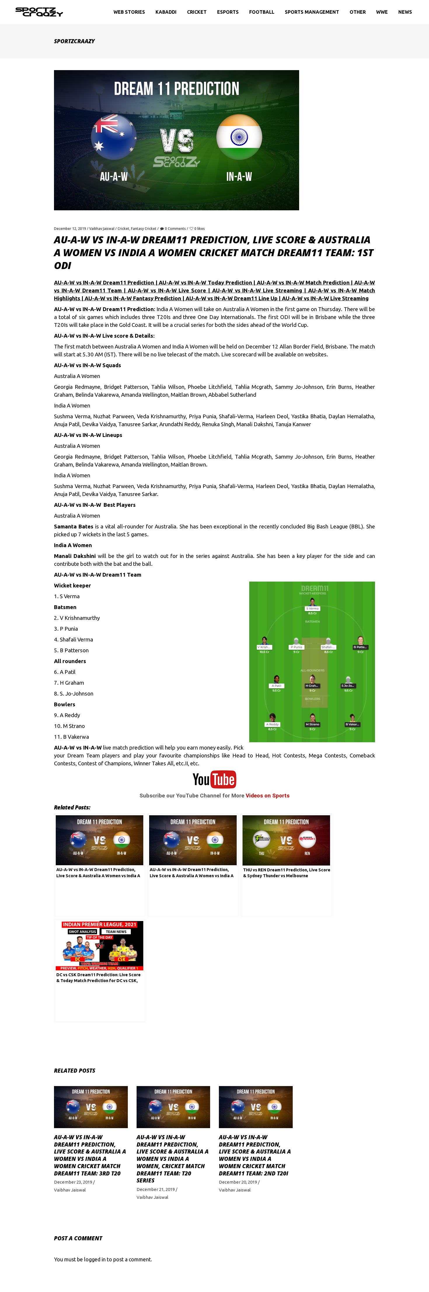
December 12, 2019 (70, 228)
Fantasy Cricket (143, 228)
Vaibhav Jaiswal (101, 228)
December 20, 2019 (238, 1182)
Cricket (123, 228)
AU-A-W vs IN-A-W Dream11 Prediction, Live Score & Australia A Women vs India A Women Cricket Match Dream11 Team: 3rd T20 (90, 1155)
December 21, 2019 (156, 1189)
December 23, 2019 (73, 1182)
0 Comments (175, 228)
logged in (95, 1259)
